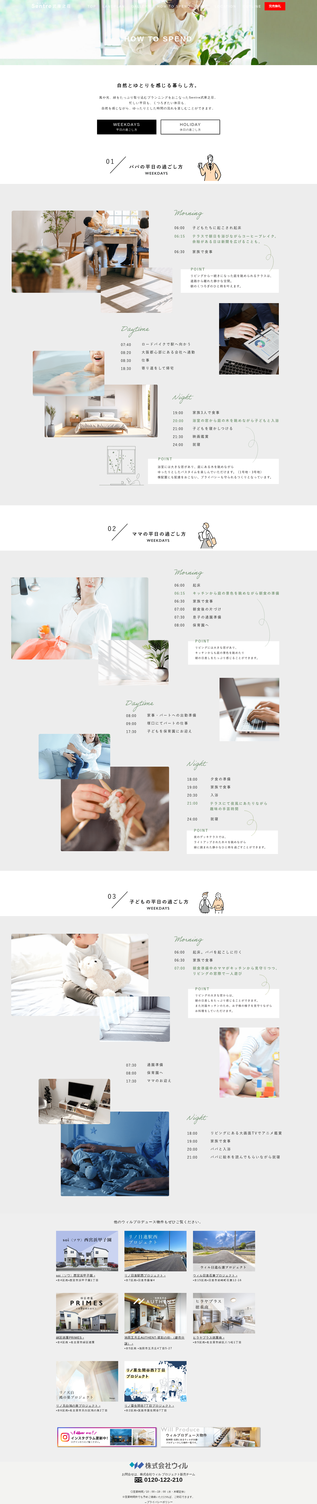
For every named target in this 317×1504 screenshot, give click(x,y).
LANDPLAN (114, 6)
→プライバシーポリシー (158, 1502)
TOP (92, 6)
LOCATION (225, 6)
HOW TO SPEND (173, 6)
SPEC (202, 6)
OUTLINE (252, 6)
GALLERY (141, 6)
